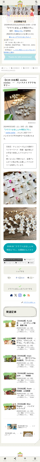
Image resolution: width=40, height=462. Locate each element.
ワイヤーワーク (21, 263)
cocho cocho (10, 133)
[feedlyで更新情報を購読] (24, 295)
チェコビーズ (10, 263)
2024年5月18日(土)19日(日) (14, 259)
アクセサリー (30, 259)
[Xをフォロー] (15, 295)
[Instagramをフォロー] (20, 295)
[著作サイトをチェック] (11, 295)
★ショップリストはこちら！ (20, 37)
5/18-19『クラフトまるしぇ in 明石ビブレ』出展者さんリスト (20, 248)
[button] (31, 278)
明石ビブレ (19, 31)
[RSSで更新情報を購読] (28, 295)
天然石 (32, 263)
